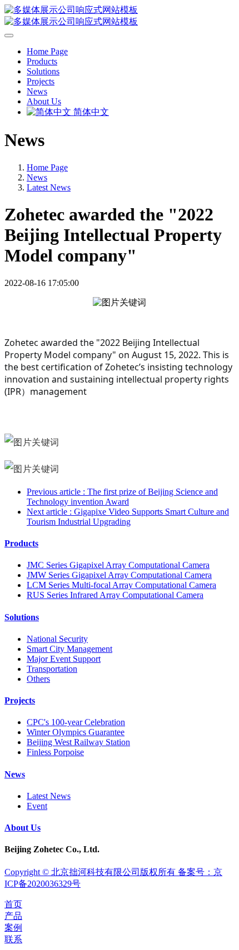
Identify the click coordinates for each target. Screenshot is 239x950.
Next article (128, 516)
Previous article (122, 496)
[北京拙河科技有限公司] (119, 16)
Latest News (49, 187)
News (37, 177)
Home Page (47, 51)
